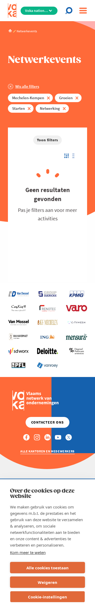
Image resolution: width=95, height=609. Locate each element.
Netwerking (50, 108)
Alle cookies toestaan (47, 567)
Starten (18, 108)
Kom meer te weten (28, 552)
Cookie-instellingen (47, 596)
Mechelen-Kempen (28, 97)
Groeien (66, 97)
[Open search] (70, 10)
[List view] (74, 156)
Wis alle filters (27, 86)
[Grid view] (66, 156)
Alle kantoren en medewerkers (47, 451)
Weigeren (47, 582)
